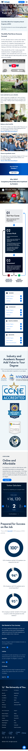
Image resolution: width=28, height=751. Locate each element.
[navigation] (26, 2)
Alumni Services (16, 702)
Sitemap (24, 733)
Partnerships (4, 727)
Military (15, 713)
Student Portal (16, 693)
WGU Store (4, 704)
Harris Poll (9, 531)
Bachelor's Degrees (5, 715)
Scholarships (4, 725)
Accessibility (4, 695)
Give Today (4, 707)
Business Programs (5, 713)
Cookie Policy (11, 732)
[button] (3, 506)
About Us (3, 693)
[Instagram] (8, 737)
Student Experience (5, 720)
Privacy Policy (3, 732)
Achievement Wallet (17, 704)
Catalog (15, 697)
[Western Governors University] (5, 2)
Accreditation (4, 697)
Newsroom (4, 700)
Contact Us (18, 732)
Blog (15, 720)
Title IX (15, 700)
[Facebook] (5, 737)
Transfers (3, 718)
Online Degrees (4, 722)
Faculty (15, 722)
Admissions (16, 695)
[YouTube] (11, 737)
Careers (3, 702)
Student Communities (17, 727)
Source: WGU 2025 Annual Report (9, 131)
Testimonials (16, 725)
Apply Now (21, 2)
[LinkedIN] (3, 737)
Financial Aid (16, 718)
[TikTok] (13, 737)
